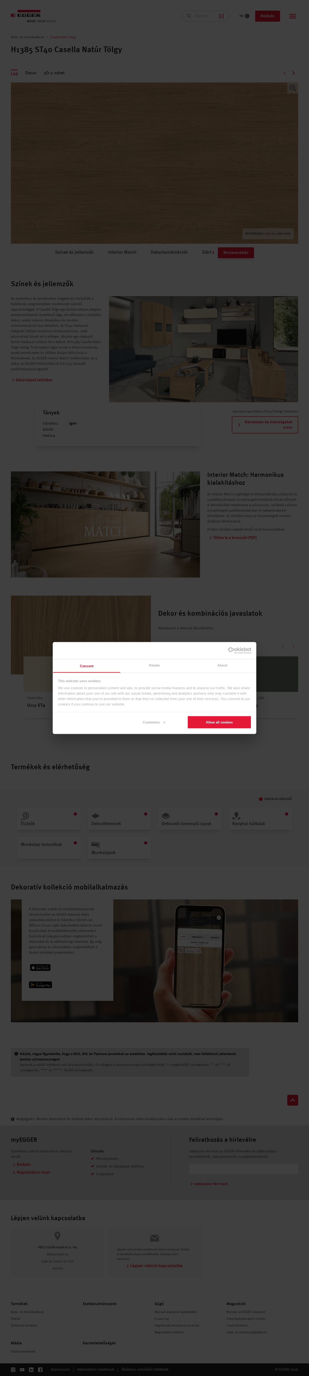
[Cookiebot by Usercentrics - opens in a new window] (231, 650)
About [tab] (222, 665)
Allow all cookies (219, 722)
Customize (151, 722)
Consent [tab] (86, 666)
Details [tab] (154, 665)
